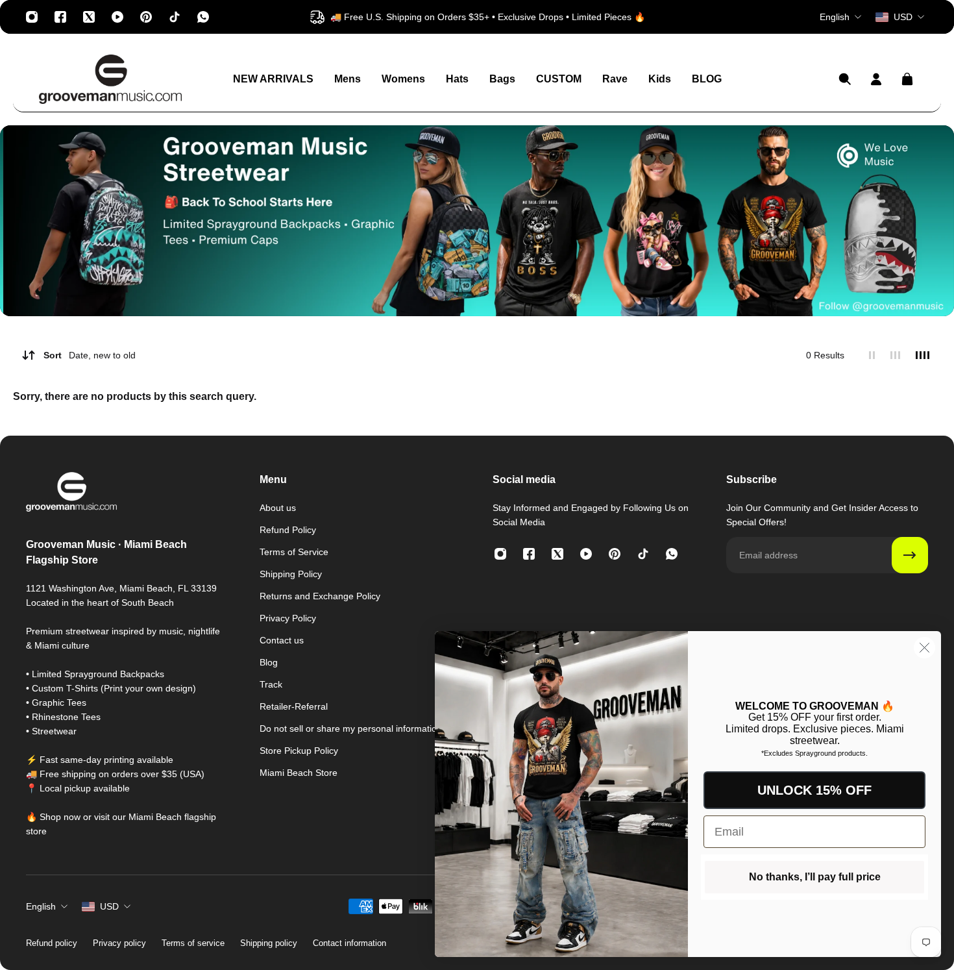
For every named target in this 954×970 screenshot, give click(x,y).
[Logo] (110, 79)
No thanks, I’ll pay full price (815, 876)
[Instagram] (32, 17)
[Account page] (876, 79)
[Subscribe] (910, 555)
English (41, 906)
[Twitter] (89, 17)
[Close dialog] (924, 647)
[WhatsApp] (203, 17)
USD (109, 906)
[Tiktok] (174, 17)
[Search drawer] (845, 79)
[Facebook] (60, 17)
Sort (89, 355)
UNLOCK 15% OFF (814, 790)
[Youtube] (117, 17)
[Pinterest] (146, 17)
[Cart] (907, 79)
